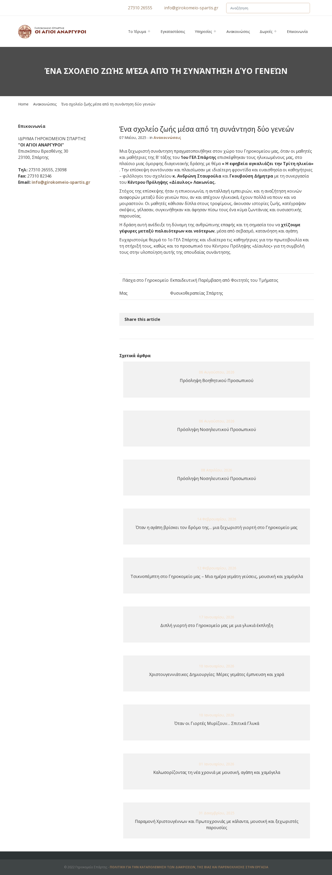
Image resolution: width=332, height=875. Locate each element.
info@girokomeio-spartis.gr (191, 8)
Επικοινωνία (297, 31)
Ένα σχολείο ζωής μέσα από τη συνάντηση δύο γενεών (206, 129)
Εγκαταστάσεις (173, 31)
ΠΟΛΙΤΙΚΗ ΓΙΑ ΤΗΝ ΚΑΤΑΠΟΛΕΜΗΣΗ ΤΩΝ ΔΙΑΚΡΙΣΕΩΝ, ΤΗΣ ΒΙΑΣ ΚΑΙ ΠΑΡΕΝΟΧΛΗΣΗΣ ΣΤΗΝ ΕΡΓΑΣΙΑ (189, 867)
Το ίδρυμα (137, 31)
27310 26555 (140, 8)
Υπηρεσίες (203, 31)
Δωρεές (266, 31)
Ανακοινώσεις (238, 31)
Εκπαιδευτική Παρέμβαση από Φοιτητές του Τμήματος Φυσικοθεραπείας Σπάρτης (224, 286)
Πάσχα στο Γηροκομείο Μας (144, 286)
